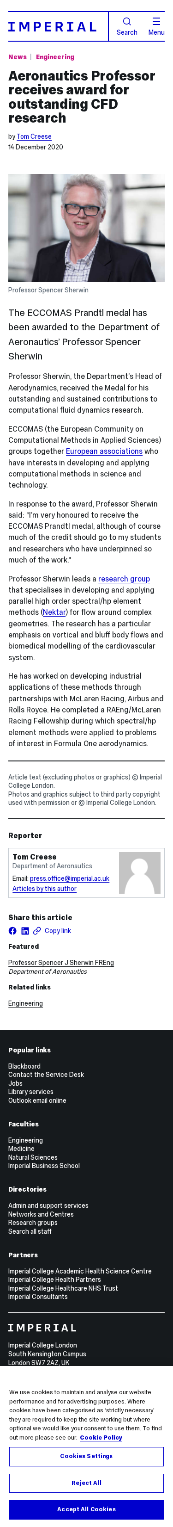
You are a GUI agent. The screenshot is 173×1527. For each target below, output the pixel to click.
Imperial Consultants (38, 1296)
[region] (86, 1446)
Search (127, 32)
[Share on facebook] (12, 931)
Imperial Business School (44, 1166)
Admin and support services (48, 1205)
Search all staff (30, 1231)
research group (124, 579)
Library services (31, 1092)
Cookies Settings (86, 1456)
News (17, 57)
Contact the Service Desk (46, 1074)
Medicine (21, 1148)
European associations (104, 451)
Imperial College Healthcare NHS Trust (63, 1288)
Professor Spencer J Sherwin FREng (61, 962)
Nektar (54, 612)
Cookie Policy (101, 1437)
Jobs (15, 1083)
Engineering (55, 57)
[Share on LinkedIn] (25, 931)
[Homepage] (58, 26)
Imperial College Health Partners (54, 1279)
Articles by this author (44, 888)
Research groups (33, 1222)
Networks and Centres (41, 1214)
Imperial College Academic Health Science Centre (80, 1271)
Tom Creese (34, 136)
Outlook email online (37, 1100)
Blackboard (24, 1066)
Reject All (86, 1483)
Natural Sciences (33, 1157)
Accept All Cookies (86, 1509)
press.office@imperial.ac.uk (69, 878)
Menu (157, 32)
